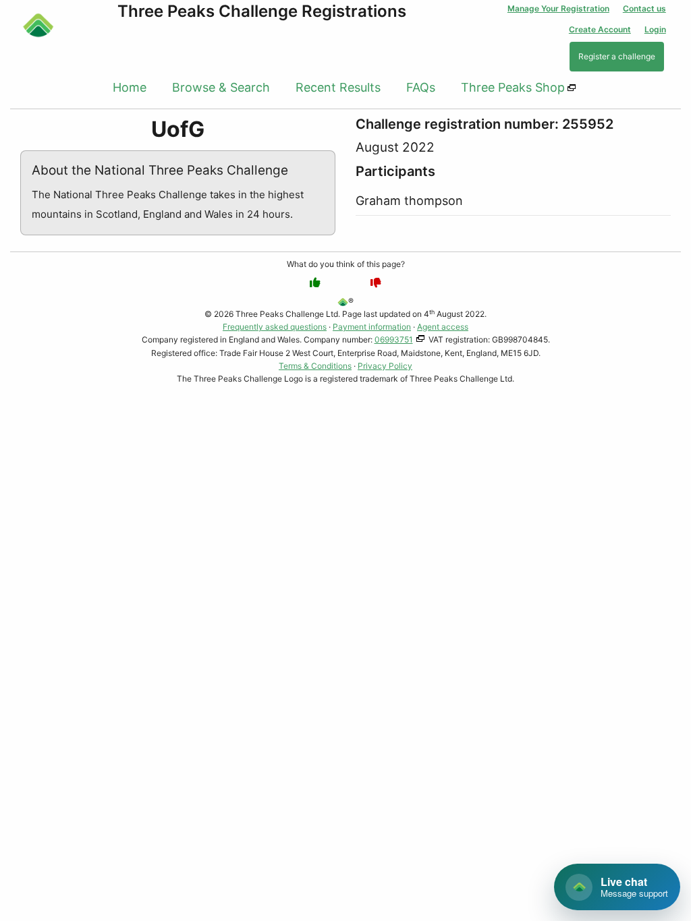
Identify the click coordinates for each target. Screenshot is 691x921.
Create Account (600, 29)
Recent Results (338, 87)
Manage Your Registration (558, 8)
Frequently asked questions (275, 327)
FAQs (420, 87)
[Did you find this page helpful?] (315, 282)
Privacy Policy (385, 366)
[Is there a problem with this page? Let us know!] (376, 282)
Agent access (442, 327)
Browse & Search (221, 87)
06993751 (394, 339)
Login (655, 29)
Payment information (372, 327)
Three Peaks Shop (513, 87)
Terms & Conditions (315, 366)
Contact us (644, 8)
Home (129, 87)
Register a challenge (616, 56)
